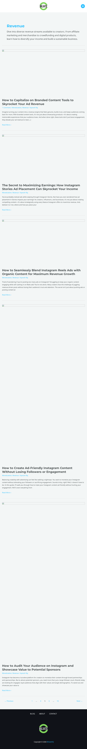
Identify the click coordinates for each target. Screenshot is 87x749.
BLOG (32, 713)
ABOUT (42, 713)
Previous (9, 701)
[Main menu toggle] (83, 6)
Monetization (17, 107)
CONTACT (53, 713)
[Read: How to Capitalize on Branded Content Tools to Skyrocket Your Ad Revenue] (43, 72)
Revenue (25, 107)
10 (58, 701)
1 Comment (6, 107)
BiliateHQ (50, 742)
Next (79, 701)
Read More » (6, 125)
